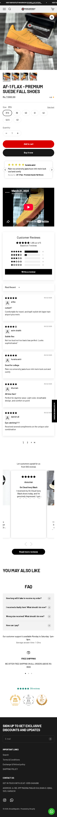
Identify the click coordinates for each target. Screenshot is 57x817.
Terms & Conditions (11, 760)
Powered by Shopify (28, 809)
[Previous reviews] (5, 170)
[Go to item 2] (15, 77)
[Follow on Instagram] (5, 800)
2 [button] (27, 442)
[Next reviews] (52, 170)
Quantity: (7, 127)
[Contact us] (51, 811)
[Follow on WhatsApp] (12, 800)
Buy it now (28, 152)
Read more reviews (28, 551)
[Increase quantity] (17, 133)
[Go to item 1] (7, 77)
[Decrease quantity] (6, 133)
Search (6, 755)
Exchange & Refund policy (14, 764)
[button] (28, 169)
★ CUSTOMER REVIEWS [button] (54, 411)
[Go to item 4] (33, 77)
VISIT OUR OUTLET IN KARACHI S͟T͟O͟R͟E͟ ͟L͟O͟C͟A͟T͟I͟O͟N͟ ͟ (18, 2)
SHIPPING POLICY (10, 769)
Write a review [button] (28, 271)
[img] (11, 298)
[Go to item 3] (24, 77)
